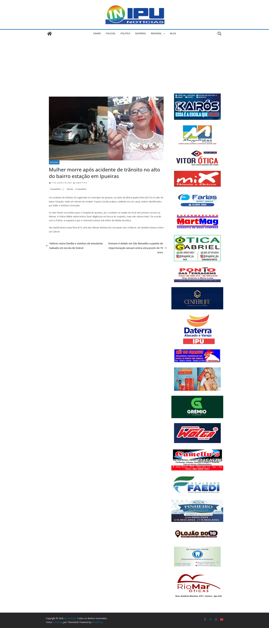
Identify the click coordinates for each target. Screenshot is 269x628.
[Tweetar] (69, 189)
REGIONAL (156, 33)
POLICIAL (111, 33)
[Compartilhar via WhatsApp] (80, 189)
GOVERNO (140, 33)
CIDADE (97, 33)
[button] (163, 33)
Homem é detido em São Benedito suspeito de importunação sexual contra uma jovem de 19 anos (135, 248)
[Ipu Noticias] (49, 33)
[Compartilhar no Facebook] (55, 189)
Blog (173, 33)
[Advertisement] (134, 61)
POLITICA (125, 33)
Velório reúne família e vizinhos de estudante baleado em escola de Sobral (76, 246)
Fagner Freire (81, 182)
